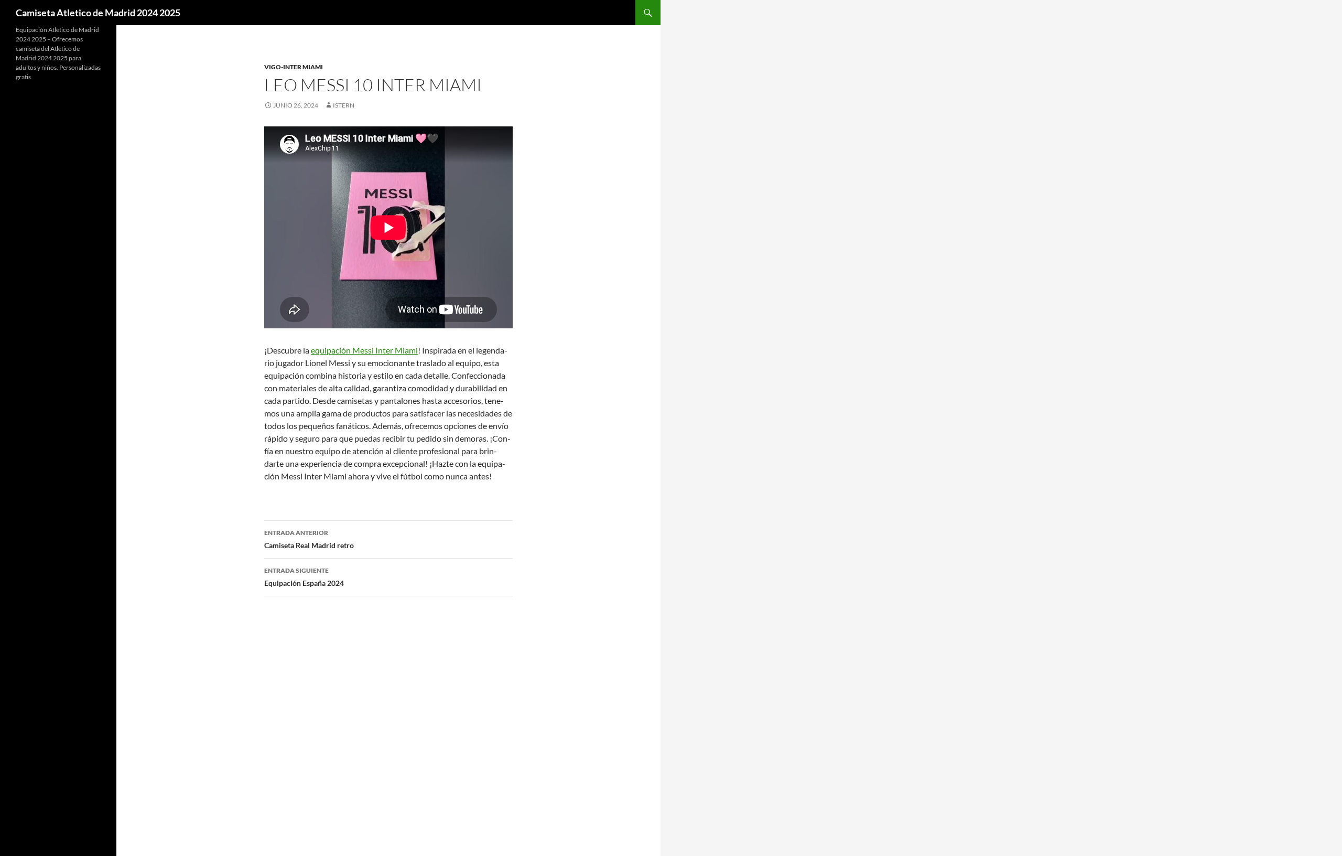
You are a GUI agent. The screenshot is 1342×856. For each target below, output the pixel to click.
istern (343, 105)
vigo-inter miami (293, 67)
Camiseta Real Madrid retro (309, 539)
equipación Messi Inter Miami (364, 350)
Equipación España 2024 (304, 576)
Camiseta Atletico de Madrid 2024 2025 (98, 12)
